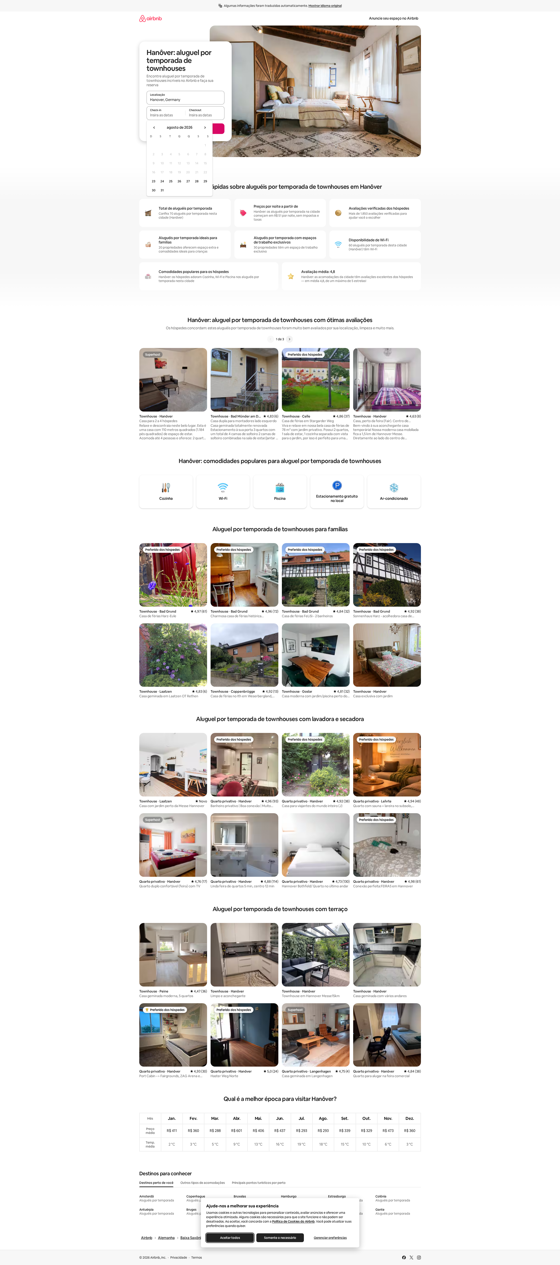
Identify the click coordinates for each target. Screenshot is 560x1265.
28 (196, 181)
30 (154, 190)
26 (179, 181)
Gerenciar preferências (330, 1238)
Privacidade (178, 1258)
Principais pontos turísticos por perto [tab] (259, 1183)
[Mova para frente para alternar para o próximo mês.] (205, 127)
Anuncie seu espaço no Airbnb (393, 18)
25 (171, 181)
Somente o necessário (280, 1238)
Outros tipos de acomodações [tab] (202, 1183)
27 (188, 181)
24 (162, 181)
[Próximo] (289, 339)
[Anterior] (270, 339)
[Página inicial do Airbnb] (150, 18)
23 (153, 181)
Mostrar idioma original (325, 6)
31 (162, 190)
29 (205, 181)
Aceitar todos (230, 1238)
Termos (196, 1258)
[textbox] (166, 115)
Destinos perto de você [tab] (156, 1183)
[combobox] (185, 99)
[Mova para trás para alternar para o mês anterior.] (154, 127)
